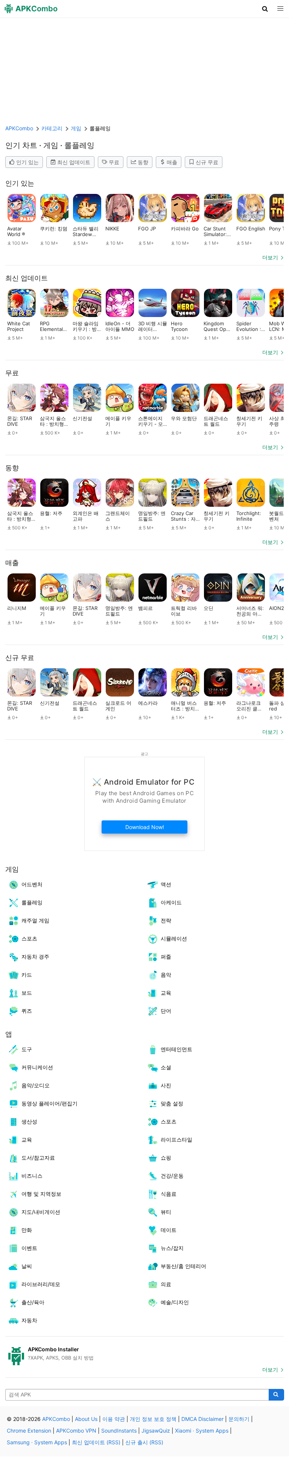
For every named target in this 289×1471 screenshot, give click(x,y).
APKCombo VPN (76, 1430)
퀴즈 (26, 1011)
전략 (166, 920)
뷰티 (166, 1212)
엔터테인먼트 (176, 1049)
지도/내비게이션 (40, 1212)
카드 (26, 974)
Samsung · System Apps (37, 1442)
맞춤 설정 (172, 1103)
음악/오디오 (35, 1085)
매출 (172, 162)
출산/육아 (32, 1302)
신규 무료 (207, 162)
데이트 (168, 1230)
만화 (26, 1230)
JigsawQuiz (155, 1430)
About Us (86, 1419)
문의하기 (238, 1419)
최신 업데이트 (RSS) (96, 1442)
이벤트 (29, 1248)
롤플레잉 (32, 902)
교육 (166, 992)
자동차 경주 (35, 956)
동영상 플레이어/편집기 (49, 1103)
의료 (166, 1284)
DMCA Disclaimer (202, 1419)
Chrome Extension (29, 1430)
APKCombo (19, 128)
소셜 (166, 1067)
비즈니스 (32, 1175)
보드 (26, 992)
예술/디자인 (175, 1302)
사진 (166, 1085)
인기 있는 (27, 162)
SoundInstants (119, 1430)
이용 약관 (113, 1419)
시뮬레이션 (174, 938)
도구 (26, 1049)
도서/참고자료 (38, 1157)
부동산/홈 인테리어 (183, 1266)
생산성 (29, 1121)
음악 (166, 974)
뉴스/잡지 (172, 1248)
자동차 (29, 1320)
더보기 (270, 257)
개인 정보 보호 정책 (153, 1419)
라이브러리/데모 (40, 1284)
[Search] (276, 1395)
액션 (166, 884)
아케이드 (171, 902)
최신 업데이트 (73, 162)
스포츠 (29, 938)
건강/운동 (172, 1175)
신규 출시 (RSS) (144, 1442)
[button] (265, 8)
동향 (143, 162)
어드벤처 (32, 884)
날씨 (26, 1266)
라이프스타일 (176, 1139)
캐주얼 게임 (35, 920)
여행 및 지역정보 (41, 1194)
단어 (166, 1011)
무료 (114, 162)
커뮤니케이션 (37, 1067)
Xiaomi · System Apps (201, 1430)
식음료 (168, 1194)
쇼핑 (166, 1157)
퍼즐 (166, 956)
